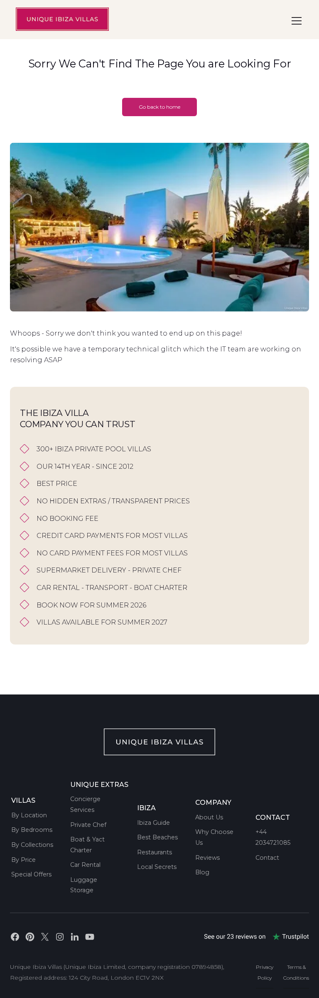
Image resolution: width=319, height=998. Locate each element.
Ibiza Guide (153, 822)
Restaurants (154, 852)
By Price (23, 860)
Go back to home (159, 107)
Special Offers (31, 874)
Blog (202, 872)
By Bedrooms (31, 830)
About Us (209, 817)
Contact (267, 857)
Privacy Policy (264, 972)
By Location (29, 815)
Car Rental (85, 865)
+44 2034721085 (272, 837)
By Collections (32, 845)
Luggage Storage (83, 885)
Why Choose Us (214, 837)
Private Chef (88, 825)
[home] (62, 19)
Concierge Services (85, 804)
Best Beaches (157, 837)
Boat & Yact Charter (87, 845)
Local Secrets (157, 867)
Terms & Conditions (296, 972)
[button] (295, 21)
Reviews (207, 857)
